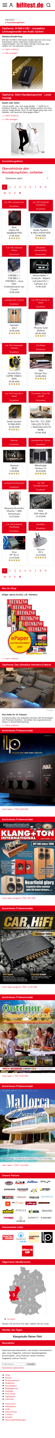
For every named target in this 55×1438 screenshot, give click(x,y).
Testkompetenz (12, 1380)
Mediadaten (10, 1406)
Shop (7, 1375)
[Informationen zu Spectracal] (47, 1211)
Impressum (10, 1403)
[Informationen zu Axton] (32, 1182)
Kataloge (9, 1391)
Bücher (8, 1377)
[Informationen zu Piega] (20, 1210)
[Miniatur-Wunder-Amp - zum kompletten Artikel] (27, 73)
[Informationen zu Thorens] (8, 1218)
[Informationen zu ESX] (34, 1191)
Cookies (9, 1414)
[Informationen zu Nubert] (7, 1211)
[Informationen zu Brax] (45, 1182)
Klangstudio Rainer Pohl (27, 1336)
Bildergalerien (11, 1388)
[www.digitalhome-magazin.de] (7, 1242)
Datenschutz (11, 1411)
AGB (7, 1409)
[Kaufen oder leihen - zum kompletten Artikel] (27, 139)
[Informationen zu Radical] (34, 1212)
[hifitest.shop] (27, 1255)
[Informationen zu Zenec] (46, 1218)
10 (4, 193)
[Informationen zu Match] (17, 1203)
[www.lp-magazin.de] (47, 1242)
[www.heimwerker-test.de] (34, 1242)
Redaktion (9, 1383)
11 (9, 193)
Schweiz (11, 1319)
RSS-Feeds (10, 1393)
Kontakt (8, 1417)
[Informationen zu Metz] (30, 1204)
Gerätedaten (11, 1385)
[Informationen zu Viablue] (21, 1219)
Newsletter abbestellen (13, 1367)
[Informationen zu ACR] (8, 1183)
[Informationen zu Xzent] (33, 1218)
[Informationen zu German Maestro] (7, 1198)
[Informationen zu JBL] (7, 1204)
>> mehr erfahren (10, 658)
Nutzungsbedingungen (15, 1419)
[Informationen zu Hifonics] (47, 1197)
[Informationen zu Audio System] (20, 1183)
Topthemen (10, 1396)
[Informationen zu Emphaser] (22, 1190)
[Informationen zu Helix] (34, 1197)
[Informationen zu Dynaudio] (9, 1189)
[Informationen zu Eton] (45, 1190)
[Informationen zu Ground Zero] (20, 1197)
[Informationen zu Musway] (44, 1203)
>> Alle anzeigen (10, 53)
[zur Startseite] (29, 5)
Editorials (9, 1399)
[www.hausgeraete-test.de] (20, 1242)
